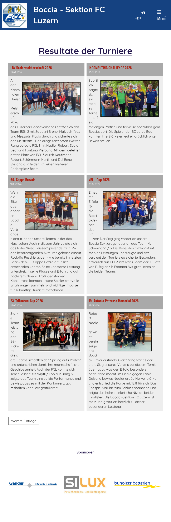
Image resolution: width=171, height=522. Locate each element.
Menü (161, 18)
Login (138, 17)
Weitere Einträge (23, 421)
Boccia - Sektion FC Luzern (69, 15)
